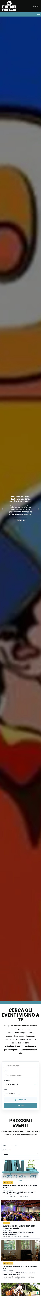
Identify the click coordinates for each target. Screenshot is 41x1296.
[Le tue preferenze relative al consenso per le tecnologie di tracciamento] (37, 1292)
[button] (2, 509)
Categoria (7, 1080)
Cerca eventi (20, 1105)
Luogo (6, 1071)
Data (5, 1089)
